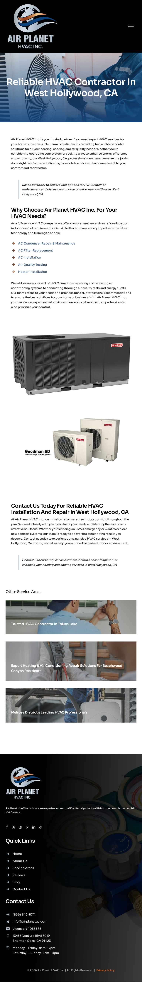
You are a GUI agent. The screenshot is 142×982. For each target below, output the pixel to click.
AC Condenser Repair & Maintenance (46, 243)
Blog (16, 882)
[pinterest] (27, 827)
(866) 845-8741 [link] (24, 914)
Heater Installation (32, 272)
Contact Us (21, 889)
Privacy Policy (105, 970)
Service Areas (23, 868)
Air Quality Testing (32, 265)
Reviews (19, 875)
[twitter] (13, 827)
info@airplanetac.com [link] (30, 921)
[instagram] (20, 827)
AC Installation (29, 257)
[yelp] (40, 827)
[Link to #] (131, 26)
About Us (20, 861)
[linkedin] (33, 827)
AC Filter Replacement (35, 250)
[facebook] (7, 827)
